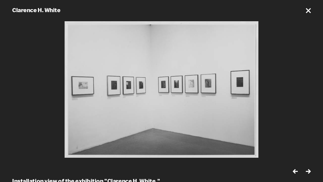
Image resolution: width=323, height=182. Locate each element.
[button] (308, 10)
